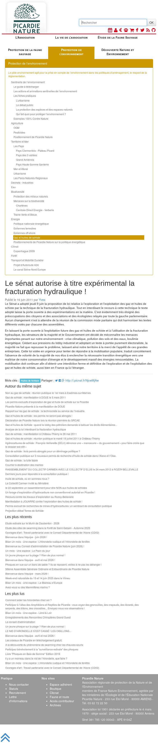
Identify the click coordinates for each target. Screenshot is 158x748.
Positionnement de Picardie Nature (33, 137)
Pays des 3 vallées (26, 155)
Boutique (55, 689)
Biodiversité (17, 191)
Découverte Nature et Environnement (117, 52)
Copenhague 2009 (24, 251)
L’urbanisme (23, 100)
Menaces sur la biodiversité (29, 201)
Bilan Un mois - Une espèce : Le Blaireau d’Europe (33, 582)
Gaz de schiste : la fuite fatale (21, 460)
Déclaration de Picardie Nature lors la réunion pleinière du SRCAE (42, 420)
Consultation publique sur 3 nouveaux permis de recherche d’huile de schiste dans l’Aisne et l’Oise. (60, 455)
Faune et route (59, 697)
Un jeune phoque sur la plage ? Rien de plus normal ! (35, 555)
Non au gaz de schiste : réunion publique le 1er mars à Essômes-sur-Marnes (48, 393)
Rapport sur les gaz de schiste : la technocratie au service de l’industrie (45, 411)
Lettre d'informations (18, 699)
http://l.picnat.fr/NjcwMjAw (82, 380)
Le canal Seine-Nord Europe (30, 269)
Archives (55, 705)
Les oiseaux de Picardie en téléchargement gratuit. (33, 640)
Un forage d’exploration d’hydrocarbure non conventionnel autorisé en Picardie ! (50, 492)
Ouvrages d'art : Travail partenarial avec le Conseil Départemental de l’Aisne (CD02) (52, 532)
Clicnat (54, 693)
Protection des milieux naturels (31, 196)
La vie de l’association (71, 37)
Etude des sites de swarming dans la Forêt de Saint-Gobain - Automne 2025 (47, 528)
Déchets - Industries (22, 182)
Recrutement (17, 693)
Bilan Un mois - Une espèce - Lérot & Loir (28, 612)
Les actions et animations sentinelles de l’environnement (45, 91)
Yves (42, 300)
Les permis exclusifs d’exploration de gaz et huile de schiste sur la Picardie (47, 402)
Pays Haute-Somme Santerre (32, 164)
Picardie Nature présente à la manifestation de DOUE (35, 406)
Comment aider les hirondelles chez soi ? (28, 600)
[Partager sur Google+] (63, 380)
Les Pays (19, 146)
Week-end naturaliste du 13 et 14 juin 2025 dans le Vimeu (37, 578)
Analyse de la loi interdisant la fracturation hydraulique (35, 429)
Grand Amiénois (25, 159)
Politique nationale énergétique (31, 223)
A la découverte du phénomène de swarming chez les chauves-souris (44, 644)
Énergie (15, 219)
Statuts (13, 689)
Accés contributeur (62, 701)
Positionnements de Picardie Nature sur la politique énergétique (49, 242)
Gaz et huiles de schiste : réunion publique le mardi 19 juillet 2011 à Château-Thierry (52, 438)
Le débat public (24, 105)
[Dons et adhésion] (120, 30)
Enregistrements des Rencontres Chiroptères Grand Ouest (38, 617)
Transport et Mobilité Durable (27, 260)
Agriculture (17, 123)
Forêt (14, 255)
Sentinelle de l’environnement (28, 82)
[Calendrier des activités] (110, 30)
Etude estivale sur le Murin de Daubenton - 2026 (32, 523)
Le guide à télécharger (26, 86)
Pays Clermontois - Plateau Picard (35, 150)
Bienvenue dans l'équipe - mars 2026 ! (26, 573)
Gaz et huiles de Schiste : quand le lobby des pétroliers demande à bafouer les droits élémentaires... (61, 425)
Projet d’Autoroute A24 (26, 265)
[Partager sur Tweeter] (57, 380)
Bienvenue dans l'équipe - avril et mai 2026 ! (30, 560)
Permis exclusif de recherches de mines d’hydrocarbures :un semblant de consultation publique (58, 506)
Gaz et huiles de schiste (27, 237)
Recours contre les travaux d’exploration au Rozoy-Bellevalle (39, 497)
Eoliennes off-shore (24, 233)
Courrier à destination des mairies (24, 465)
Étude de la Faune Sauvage (118, 37)
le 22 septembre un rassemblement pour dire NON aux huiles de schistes (46, 487)
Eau (13, 187)
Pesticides (19, 132)
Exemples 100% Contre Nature (31, 118)
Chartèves (22, 205)
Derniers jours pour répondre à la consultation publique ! (37, 474)
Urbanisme (20, 173)
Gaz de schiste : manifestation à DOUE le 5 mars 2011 (35, 397)
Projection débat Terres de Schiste (24, 510)
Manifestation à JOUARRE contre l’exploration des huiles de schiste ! (43, 501)
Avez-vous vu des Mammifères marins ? (27, 587)
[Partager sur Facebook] (60, 380)
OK (151, 22)
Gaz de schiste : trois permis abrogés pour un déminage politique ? (42, 451)
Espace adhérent (61, 684)
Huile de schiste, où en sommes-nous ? (27, 478)
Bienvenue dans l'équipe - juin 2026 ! (26, 537)
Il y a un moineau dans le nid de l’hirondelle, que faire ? (36, 658)
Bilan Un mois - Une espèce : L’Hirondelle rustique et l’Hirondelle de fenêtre (47, 541)
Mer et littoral (21, 169)
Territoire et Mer (20, 141)
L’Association (25, 37)
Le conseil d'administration (20, 622)
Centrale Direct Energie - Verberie (35, 210)
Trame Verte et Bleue (25, 214)
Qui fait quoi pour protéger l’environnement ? (41, 114)
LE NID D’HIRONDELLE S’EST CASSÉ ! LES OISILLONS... (38, 631)
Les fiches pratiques (25, 95)
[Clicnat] (126, 30)
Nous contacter (19, 684)
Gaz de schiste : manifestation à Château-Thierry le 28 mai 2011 (41, 434)
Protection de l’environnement (71, 52)
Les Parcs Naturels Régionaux (31, 178)
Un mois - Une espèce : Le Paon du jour (27, 550)
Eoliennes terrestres (25, 228)
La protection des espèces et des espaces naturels (44, 109)
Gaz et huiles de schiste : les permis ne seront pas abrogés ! (38, 415)
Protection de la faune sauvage (25, 52)
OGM (16, 127)
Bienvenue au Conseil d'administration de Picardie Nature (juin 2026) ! (44, 546)
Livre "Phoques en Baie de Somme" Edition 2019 (32, 654)
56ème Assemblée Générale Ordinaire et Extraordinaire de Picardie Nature (47, 569)
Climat (14, 246)
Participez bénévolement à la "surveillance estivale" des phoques (41, 649)
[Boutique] (132, 30)
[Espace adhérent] (115, 30)
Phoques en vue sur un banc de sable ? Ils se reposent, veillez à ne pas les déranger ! (53, 564)
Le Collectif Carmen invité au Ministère (27, 483)
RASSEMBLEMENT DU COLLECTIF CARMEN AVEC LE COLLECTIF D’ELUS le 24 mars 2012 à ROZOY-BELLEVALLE (71, 469)
